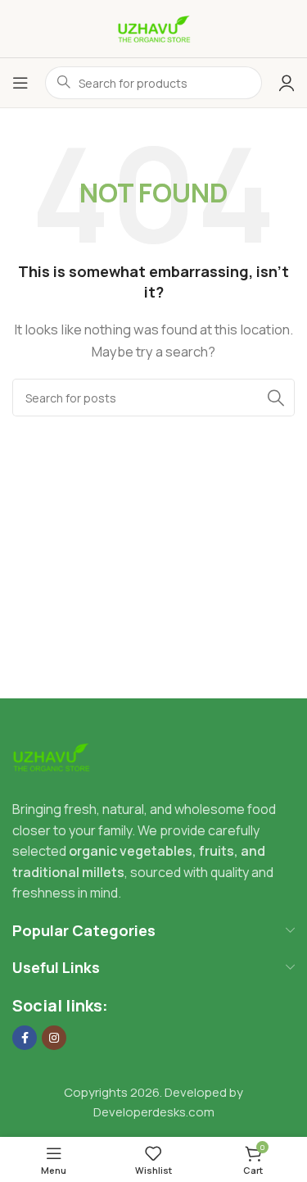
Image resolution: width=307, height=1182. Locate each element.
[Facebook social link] (24, 1037)
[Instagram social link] (54, 1037)
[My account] (286, 82)
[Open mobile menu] (20, 82)
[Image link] (51, 756)
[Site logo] (154, 27)
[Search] (276, 397)
